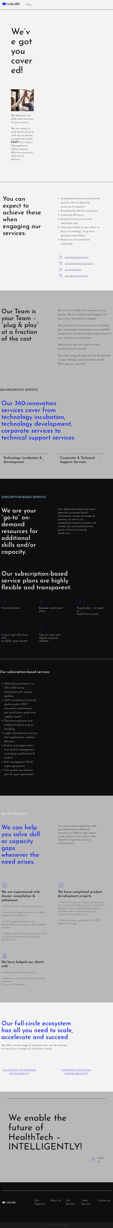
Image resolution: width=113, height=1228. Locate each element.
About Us (55, 1200)
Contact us (103, 1200)
